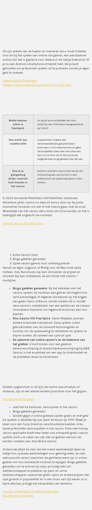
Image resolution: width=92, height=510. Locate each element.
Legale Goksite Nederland (20, 80)
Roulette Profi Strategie (18, 496)
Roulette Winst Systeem (18, 399)
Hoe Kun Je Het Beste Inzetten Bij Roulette (31, 491)
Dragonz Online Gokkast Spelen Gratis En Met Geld (37, 85)
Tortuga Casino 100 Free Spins (23, 223)
